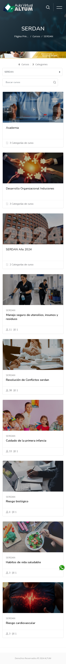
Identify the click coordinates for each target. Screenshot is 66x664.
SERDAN (48, 36)
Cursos (36, 36)
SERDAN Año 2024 (19, 249)
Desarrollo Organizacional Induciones (30, 188)
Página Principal (21, 36)
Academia (12, 128)
